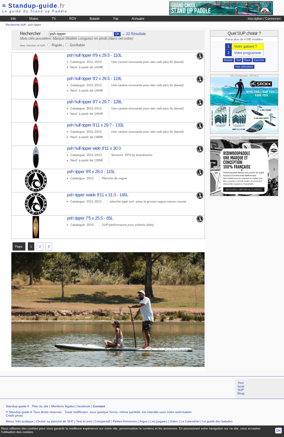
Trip (115, 18)
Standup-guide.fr (17, 406)
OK (278, 430)
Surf (238, 60)
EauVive (259, 60)
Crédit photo (14, 415)
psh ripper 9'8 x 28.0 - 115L (91, 171)
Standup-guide (33, 5)
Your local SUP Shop (241, 388)
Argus (143, 421)
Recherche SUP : (17, 24)
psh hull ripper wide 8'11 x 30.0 (94, 148)
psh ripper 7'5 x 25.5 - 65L (90, 218)
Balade (95, 18)
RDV (72, 18)
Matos (33, 18)
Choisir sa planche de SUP (54, 421)
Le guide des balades (217, 421)
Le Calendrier (190, 421)
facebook (83, 406)
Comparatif (102, 421)
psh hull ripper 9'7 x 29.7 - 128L (94, 101)
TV (54, 18)
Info (13, 18)
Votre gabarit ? (245, 46)
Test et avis (84, 421)
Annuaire (138, 18)
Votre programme (247, 53)
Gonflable (77, 45)
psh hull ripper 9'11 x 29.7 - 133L (95, 125)
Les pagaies (158, 421)
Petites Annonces (125, 421)
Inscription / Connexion (264, 18)
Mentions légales (63, 406)
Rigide (57, 45)
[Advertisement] (81, 389)
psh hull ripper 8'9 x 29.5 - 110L (94, 55)
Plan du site (40, 406)
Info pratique (24, 421)
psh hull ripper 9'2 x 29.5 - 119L (94, 78)
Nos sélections (244, 66)
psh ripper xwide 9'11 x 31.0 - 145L (97, 194)
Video (174, 421)
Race (247, 60)
